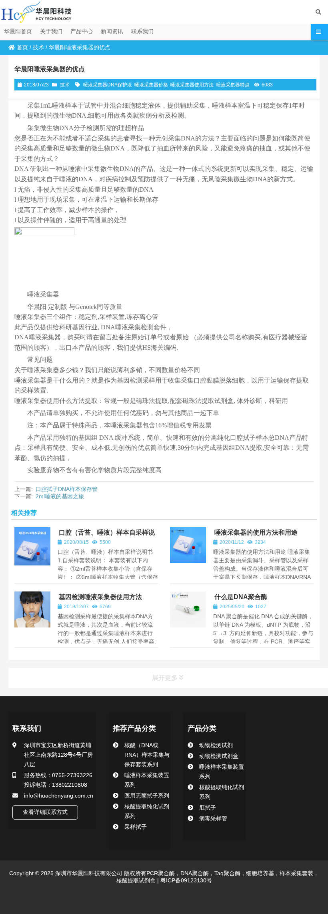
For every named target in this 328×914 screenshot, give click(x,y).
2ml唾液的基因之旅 (60, 496)
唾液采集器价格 (151, 85)
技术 (38, 47)
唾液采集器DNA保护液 (107, 85)
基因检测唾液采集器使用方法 (100, 596)
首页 (22, 47)
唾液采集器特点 (233, 85)
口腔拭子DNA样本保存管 (67, 489)
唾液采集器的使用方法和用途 (256, 532)
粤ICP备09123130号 (185, 880)
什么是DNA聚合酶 (240, 596)
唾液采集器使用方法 (192, 85)
